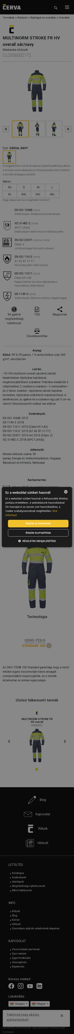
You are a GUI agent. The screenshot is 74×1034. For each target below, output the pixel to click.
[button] (37, 541)
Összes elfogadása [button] (38, 523)
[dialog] (37, 517)
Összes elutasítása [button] (38, 532)
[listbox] (66, 492)
